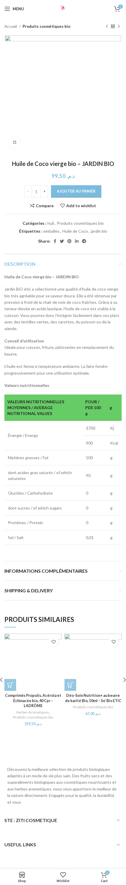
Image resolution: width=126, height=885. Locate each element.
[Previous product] (107, 27)
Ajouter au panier (76, 191)
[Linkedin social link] (76, 241)
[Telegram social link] (84, 241)
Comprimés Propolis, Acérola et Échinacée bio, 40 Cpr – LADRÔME (33, 700)
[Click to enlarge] (15, 142)
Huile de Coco (75, 231)
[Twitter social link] (62, 241)
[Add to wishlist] (53, 642)
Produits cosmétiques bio (46, 26)
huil (50, 223)
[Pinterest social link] (69, 241)
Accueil (11, 26)
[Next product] (119, 27)
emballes (51, 231)
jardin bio (99, 231)
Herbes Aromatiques (32, 712)
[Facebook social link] (55, 241)
